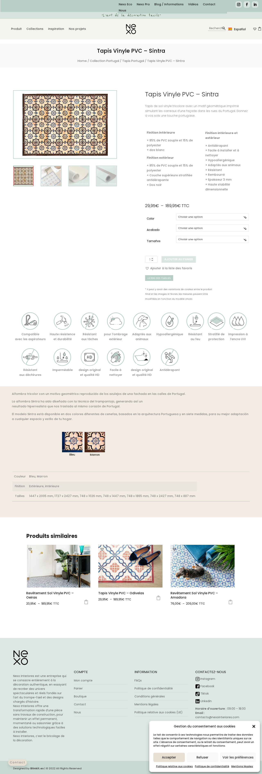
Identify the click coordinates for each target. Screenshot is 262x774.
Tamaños (153, 241)
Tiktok (204, 693)
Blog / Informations (169, 4)
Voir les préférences (238, 757)
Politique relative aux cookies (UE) (158, 712)
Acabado (153, 230)
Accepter (169, 757)
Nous (122, 10)
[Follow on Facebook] (247, 4)
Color (150, 219)
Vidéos (193, 4)
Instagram (207, 679)
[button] (254, 726)
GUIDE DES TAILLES (159, 278)
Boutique (80, 696)
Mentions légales (242, 766)
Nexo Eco (125, 4)
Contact (209, 4)
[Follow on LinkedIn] (255, 4)
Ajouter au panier (178, 259)
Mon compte (83, 680)
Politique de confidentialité (212, 766)
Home (82, 61)
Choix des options (86, 602)
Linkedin (206, 701)
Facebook (207, 686)
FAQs (138, 680)
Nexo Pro (143, 4)
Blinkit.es (37, 768)
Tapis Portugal (133, 61)
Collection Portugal (104, 61)
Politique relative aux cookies (174, 766)
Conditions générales (149, 696)
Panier (78, 688)
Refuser (202, 757)
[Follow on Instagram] (238, 4)
